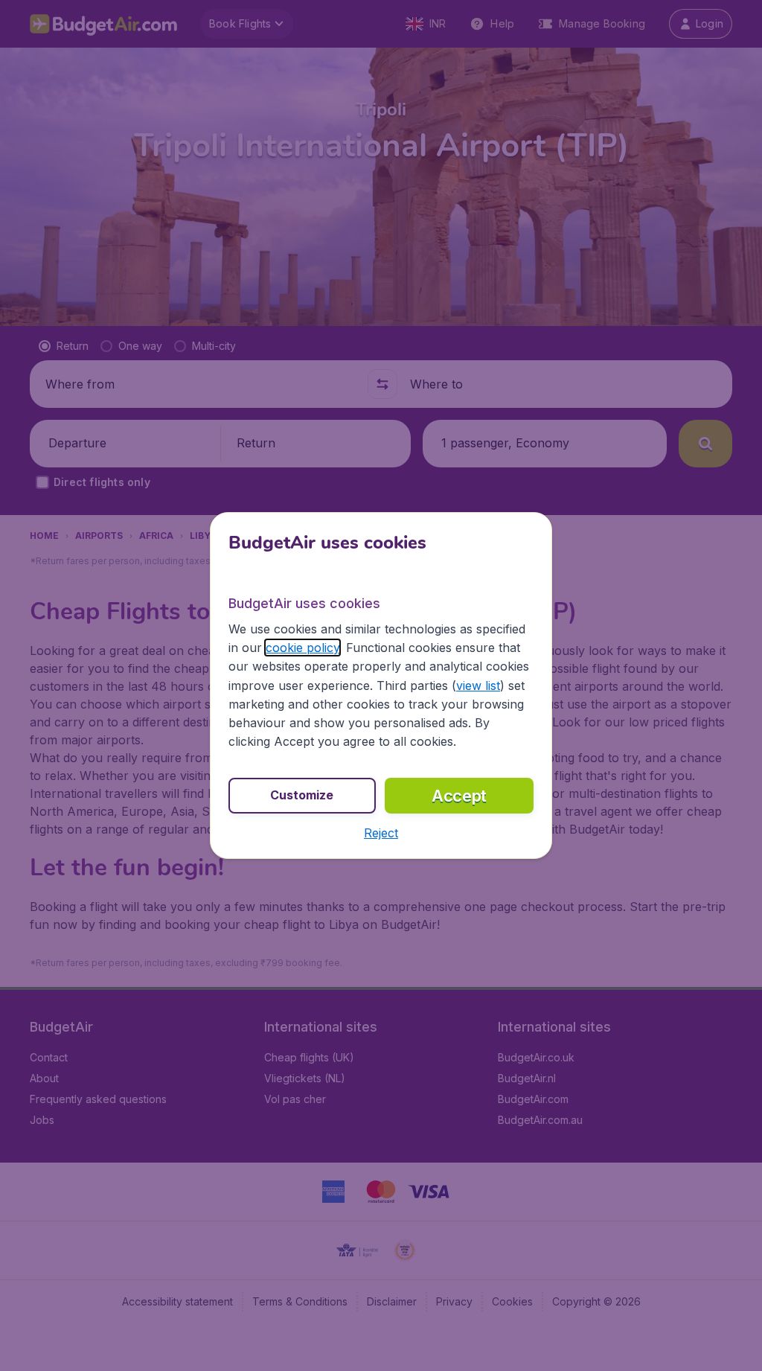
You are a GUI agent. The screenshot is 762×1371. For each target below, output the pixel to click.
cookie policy (302, 647)
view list (478, 685)
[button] (381, 832)
